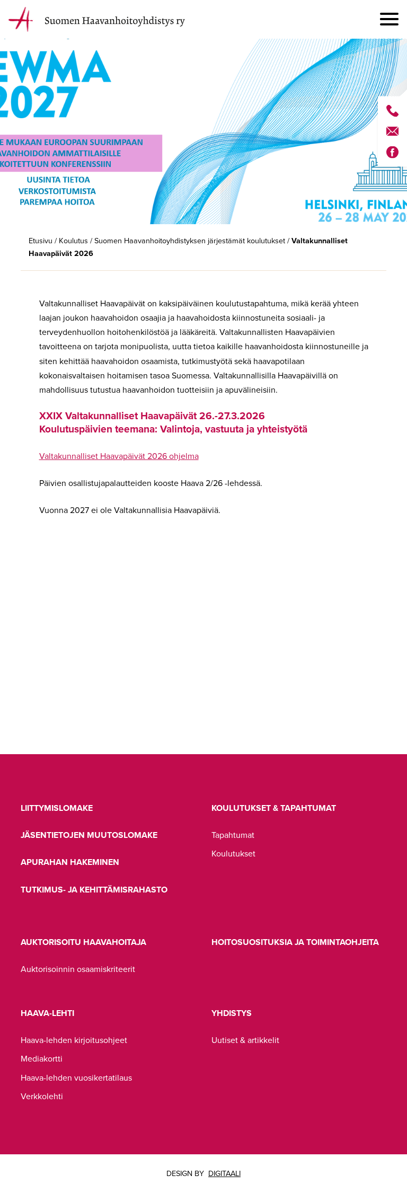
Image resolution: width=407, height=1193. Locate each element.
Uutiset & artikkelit (245, 1040)
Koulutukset (233, 853)
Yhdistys (231, 1013)
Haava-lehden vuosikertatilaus (76, 1078)
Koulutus (73, 240)
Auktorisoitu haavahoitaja (83, 942)
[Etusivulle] (101, 19)
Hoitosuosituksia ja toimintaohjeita (295, 942)
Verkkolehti (42, 1096)
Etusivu (40, 240)
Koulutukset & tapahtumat (273, 808)
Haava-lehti (47, 1013)
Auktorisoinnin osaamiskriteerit (78, 969)
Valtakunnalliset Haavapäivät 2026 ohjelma (119, 456)
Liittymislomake (57, 808)
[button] (389, 19)
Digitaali (224, 1173)
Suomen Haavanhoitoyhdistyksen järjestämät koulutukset (189, 240)
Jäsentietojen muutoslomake (89, 835)
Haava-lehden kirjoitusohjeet (74, 1040)
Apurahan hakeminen (70, 862)
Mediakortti (42, 1059)
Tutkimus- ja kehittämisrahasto (94, 889)
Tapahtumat (232, 835)
